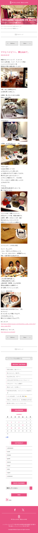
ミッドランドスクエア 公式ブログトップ (11, 26)
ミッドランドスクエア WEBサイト (10, 28)
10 (7, 425)
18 (11, 428)
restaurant (9, 476)
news (8, 469)
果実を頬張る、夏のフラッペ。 (14, 369)
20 (19, 428)
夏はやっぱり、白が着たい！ (14, 387)
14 (22, 425)
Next (27, 43)
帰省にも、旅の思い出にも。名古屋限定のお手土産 (19, 399)
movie (8, 465)
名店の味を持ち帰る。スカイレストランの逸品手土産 (19, 391)
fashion (9, 455)
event (8, 451)
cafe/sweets (10, 448)
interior (9, 462)
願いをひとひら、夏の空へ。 (14, 373)
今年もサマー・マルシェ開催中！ (15, 383)
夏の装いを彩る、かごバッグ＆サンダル (16, 403)
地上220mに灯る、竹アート (14, 376)
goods (8, 458)
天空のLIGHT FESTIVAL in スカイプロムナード (18, 380)
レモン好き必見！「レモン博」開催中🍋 (17, 396)
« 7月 (7, 437)
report (8, 472)
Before (10, 43)
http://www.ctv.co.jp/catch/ (8, 332)
